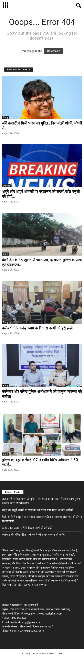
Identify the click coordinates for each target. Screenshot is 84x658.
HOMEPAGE (53, 51)
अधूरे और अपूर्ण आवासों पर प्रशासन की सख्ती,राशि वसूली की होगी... (41, 194)
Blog (5, 117)
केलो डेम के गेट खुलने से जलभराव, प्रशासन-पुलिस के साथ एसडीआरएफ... (42, 262)
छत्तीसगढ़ (6, 185)
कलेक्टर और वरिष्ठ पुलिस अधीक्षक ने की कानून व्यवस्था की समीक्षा (42, 394)
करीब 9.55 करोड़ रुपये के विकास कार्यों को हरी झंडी (37, 328)
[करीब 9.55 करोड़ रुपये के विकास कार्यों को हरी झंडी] (42, 302)
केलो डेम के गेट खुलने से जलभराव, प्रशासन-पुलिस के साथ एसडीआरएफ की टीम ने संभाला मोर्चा (42, 519)
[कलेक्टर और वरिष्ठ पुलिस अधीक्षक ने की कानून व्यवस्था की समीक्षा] (42, 365)
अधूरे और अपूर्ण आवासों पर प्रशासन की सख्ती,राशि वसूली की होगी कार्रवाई (37, 510)
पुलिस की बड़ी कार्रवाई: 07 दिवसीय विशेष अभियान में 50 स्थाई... (40, 462)
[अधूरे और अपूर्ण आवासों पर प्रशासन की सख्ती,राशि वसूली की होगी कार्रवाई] (42, 165)
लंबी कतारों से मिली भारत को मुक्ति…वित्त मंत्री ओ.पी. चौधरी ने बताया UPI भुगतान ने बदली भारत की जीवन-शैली (41, 501)
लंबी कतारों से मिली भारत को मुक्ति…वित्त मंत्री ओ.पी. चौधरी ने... (42, 125)
